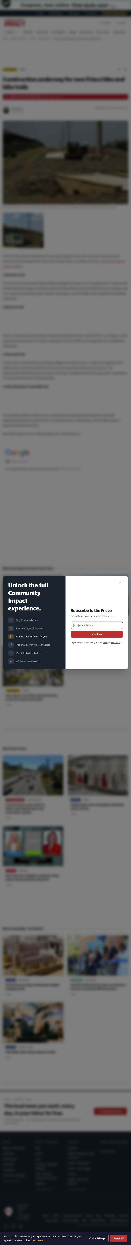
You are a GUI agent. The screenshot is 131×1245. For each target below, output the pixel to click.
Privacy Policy (116, 642)
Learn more (37, 1240)
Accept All (118, 1238)
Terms (105, 642)
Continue (97, 634)
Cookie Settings (97, 1238)
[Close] (120, 582)
